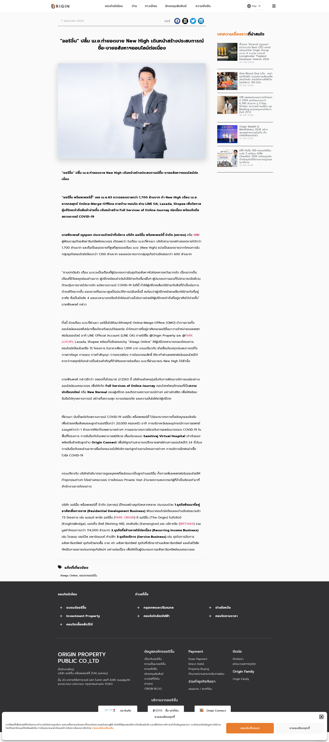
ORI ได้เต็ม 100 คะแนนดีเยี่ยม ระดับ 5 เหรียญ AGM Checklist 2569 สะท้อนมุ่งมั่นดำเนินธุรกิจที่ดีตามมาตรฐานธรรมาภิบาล (255, 156)
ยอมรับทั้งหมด (250, 728)
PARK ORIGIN (124, 517)
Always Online (69, 576)
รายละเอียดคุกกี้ (299, 728)
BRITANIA (187, 524)
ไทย (254, 6)
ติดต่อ (237, 651)
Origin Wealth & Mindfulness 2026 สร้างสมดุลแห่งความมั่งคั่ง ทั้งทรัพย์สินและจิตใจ (253, 131)
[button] (321, 717)
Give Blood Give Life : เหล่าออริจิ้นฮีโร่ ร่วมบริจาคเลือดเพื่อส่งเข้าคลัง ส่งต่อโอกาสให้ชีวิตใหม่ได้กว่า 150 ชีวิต (256, 78)
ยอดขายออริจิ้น (88, 576)
